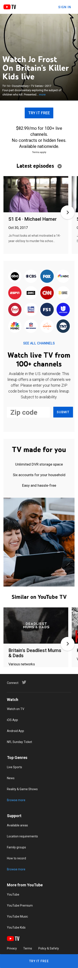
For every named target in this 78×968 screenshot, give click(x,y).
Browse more (16, 800)
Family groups (16, 847)
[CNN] (47, 293)
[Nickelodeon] (47, 326)
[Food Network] (15, 310)
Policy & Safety (48, 948)
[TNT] (63, 326)
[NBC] (63, 276)
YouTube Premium (20, 905)
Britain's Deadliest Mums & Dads (34, 653)
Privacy (12, 948)
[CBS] (31, 276)
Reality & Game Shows (22, 789)
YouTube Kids (16, 927)
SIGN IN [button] (64, 7)
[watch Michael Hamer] (35, 194)
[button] (68, 212)
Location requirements (22, 836)
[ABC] (15, 276)
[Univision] (63, 310)
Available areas (17, 825)
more (42, 94)
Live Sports (14, 767)
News (11, 778)
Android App (15, 731)
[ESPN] (15, 293)
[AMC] (31, 293)
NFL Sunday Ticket (19, 742)
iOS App (12, 720)
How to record (16, 858)
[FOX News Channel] (31, 310)
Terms (27, 948)
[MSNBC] (15, 326)
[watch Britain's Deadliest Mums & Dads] (35, 625)
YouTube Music (17, 916)
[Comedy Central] (63, 293)
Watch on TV (15, 709)
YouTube (13, 894)
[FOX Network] (47, 276)
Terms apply (39, 152)
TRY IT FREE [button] (39, 113)
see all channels (39, 343)
